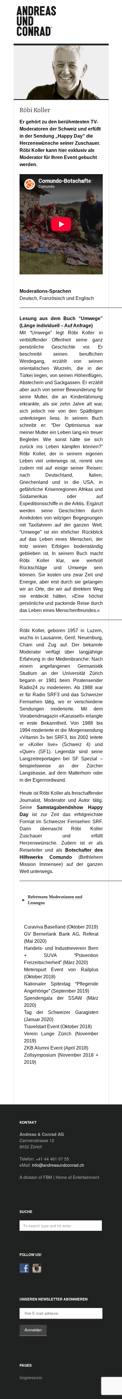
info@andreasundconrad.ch (58, 1165)
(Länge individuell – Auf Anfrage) (56, 325)
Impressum (31, 1377)
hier (62, 150)
